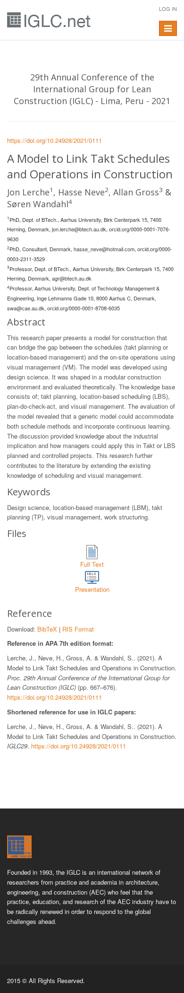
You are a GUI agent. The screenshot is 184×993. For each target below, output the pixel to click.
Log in (168, 8)
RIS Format (78, 628)
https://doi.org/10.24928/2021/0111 (54, 140)
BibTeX (47, 628)
